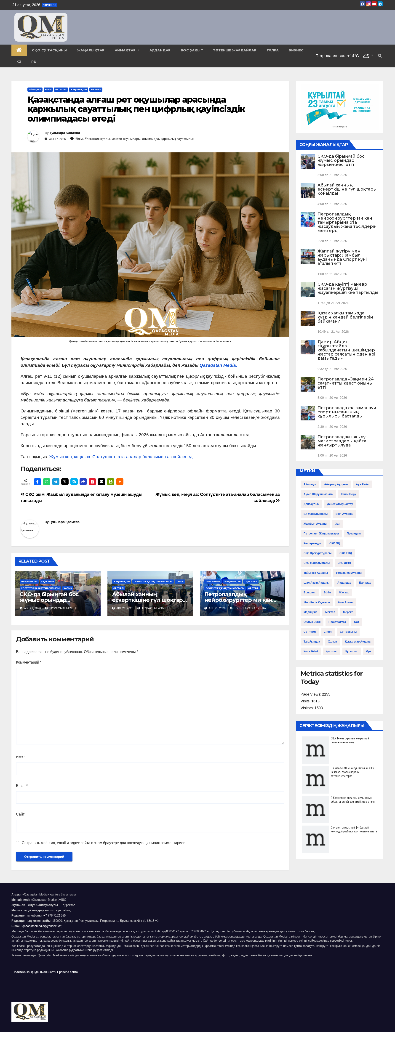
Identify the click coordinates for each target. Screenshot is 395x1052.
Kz (18, 62)
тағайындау (312, 641)
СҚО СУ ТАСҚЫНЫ (49, 50)
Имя (21, 757)
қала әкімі (311, 651)
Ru (33, 62)
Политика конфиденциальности (34, 972)
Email (22, 786)
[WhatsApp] (46, 481)
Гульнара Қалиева (65, 133)
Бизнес (296, 50)
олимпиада (150, 139)
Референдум (312, 543)
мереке (348, 612)
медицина (310, 612)
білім (79, 139)
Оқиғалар (47, 581)
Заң (337, 523)
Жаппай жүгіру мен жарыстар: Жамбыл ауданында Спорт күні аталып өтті (342, 257)
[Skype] (74, 481)
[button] (380, 56)
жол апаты (345, 602)
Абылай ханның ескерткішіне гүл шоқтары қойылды (149, 600)
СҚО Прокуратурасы (317, 553)
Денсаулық (213, 581)
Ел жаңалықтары (97, 139)
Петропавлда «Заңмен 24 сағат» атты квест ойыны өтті (346, 383)
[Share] (83, 481)
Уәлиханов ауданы (349, 572)
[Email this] (101, 481)
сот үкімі (310, 631)
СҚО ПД (334, 543)
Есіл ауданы (344, 513)
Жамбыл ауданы (315, 523)
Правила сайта (67, 972)
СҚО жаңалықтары (317, 563)
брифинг (310, 592)
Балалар (61, 89)
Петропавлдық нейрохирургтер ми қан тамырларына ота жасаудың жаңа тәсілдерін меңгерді (347, 222)
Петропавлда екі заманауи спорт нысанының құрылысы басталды (347, 412)
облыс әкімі (312, 622)
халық (332, 641)
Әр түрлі (96, 89)
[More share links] (119, 481)
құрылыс (351, 651)
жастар (344, 592)
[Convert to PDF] (92, 481)
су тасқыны (348, 631)
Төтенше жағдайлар (234, 50)
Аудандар (160, 50)
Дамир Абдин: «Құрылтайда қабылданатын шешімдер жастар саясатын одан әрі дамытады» (346, 350)
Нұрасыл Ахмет (62, 608)
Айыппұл (310, 484)
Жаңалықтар (91, 50)
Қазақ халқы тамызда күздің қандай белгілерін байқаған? (345, 317)
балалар (365, 582)
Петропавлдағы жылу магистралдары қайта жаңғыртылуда (342, 441)
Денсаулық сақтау (340, 504)
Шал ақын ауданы (316, 582)
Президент (354, 533)
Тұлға (273, 50)
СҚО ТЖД (345, 553)
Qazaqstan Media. (218, 365)
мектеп (330, 612)
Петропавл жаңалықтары (321, 533)
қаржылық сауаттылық (177, 139)
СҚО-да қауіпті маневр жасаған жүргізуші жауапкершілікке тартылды (348, 288)
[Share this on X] (65, 481)
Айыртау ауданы (336, 484)
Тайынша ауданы (316, 572)
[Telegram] (55, 481)
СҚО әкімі (344, 563)
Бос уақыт (192, 50)
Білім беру (348, 494)
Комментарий (28, 662)
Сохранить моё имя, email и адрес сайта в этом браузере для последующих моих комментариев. (104, 843)
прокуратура (337, 622)
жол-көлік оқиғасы (317, 602)
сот (356, 622)
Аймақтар (126, 50)
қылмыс (331, 651)
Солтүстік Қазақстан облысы (40, 588)
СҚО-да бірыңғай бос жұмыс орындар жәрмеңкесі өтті (49, 600)
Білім (48, 89)
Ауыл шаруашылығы (318, 494)
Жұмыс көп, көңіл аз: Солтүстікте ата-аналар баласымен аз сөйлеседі (121, 456)
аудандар (344, 582)
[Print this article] (110, 481)
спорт (328, 631)
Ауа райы (362, 484)
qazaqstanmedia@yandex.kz (41, 926)
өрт (368, 651)
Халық (68, 588)
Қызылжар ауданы (358, 641)
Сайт (20, 814)
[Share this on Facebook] (37, 481)
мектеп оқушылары (126, 139)
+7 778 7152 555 (54, 915)
